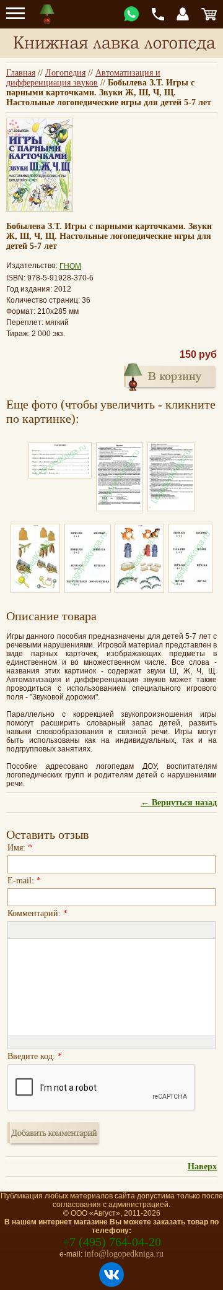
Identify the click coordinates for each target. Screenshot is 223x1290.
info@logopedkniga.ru (124, 1253)
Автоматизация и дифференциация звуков (83, 77)
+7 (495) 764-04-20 (112, 1242)
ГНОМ (70, 266)
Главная (20, 72)
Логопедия (65, 72)
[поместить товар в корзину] (170, 375)
